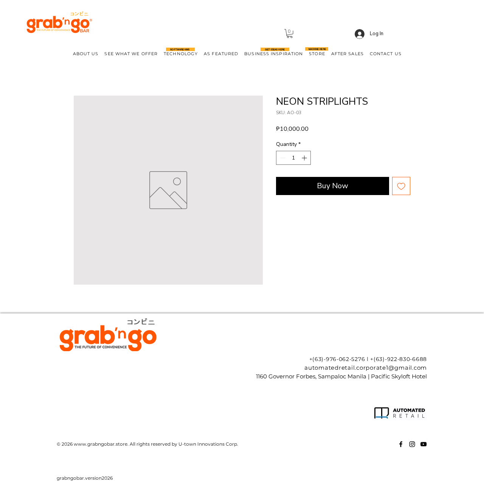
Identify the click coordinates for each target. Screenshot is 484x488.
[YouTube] (423, 444)
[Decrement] (282, 157)
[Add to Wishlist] (401, 186)
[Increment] (305, 157)
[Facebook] (401, 444)
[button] (289, 33)
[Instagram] (412, 444)
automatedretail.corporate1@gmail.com (365, 367)
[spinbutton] (293, 157)
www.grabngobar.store (100, 444)
